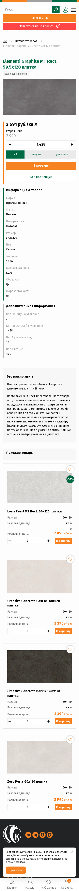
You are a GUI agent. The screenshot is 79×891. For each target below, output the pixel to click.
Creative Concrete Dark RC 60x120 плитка (33, 693)
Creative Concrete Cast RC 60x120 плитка (33, 603)
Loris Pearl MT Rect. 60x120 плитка (34, 511)
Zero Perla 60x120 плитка (27, 781)
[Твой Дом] (5, 41)
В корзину (63, 540)
